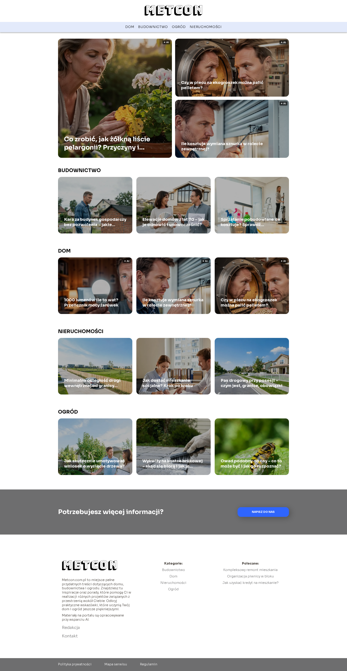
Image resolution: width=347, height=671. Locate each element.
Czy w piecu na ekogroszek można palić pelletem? (222, 85)
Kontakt (70, 636)
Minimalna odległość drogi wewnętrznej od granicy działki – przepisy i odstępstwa (92, 383)
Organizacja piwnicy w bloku (250, 576)
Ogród (179, 27)
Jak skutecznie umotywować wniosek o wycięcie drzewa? (94, 463)
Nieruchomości (206, 27)
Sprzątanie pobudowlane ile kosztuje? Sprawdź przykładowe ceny (250, 222)
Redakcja (71, 627)
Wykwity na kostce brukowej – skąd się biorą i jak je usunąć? (172, 463)
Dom (129, 27)
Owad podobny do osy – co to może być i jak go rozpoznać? (251, 463)
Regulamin (148, 664)
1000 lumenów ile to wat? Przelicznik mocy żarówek (91, 302)
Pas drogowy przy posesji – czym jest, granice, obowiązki (252, 383)
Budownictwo (153, 27)
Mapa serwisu (115, 664)
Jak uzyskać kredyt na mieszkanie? (250, 583)
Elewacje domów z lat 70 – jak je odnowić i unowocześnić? (173, 222)
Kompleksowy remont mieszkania (250, 570)
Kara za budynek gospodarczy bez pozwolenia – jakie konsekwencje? (95, 222)
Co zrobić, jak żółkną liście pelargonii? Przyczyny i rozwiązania (107, 143)
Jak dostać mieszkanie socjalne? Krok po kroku (167, 383)
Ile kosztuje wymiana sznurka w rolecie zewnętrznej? (222, 146)
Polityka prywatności (75, 664)
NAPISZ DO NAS (263, 512)
